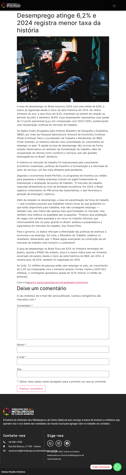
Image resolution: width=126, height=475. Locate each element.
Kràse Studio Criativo (13, 471)
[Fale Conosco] (117, 467)
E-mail (21, 357)
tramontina (81, 282)
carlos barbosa (38, 282)
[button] (114, 5)
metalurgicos (54, 282)
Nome (21, 344)
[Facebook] (67, 443)
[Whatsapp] (50, 443)
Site (19, 369)
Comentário (25, 305)
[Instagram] (59, 443)
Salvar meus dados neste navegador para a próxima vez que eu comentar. (63, 381)
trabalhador (68, 282)
